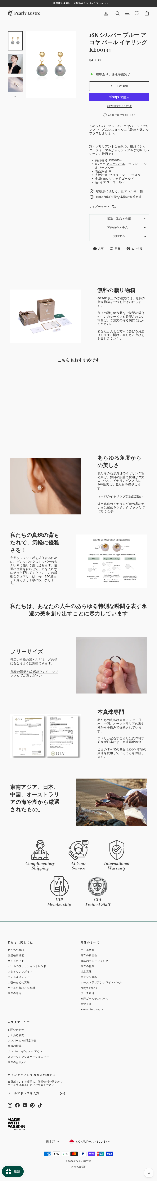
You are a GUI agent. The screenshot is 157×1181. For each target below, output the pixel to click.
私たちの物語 (16, 950)
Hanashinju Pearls (92, 1009)
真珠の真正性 (89, 955)
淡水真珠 (86, 971)
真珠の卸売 (14, 993)
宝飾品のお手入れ (119, 227)
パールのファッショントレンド (27, 966)
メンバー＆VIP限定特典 (22, 1040)
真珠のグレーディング (94, 961)
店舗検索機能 (16, 955)
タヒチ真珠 (87, 993)
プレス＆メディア (19, 977)
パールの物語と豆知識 (21, 988)
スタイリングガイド (20, 971)
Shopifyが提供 (78, 1166)
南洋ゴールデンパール (94, 998)
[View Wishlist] (137, 13)
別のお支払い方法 (119, 106)
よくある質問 (16, 1035)
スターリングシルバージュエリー (28, 1057)
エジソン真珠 (89, 977)
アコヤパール (130, 126)
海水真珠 (86, 1004)
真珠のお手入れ (17, 1062)
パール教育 (87, 950)
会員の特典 (14, 1046)
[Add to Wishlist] (36, 376)
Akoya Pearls (89, 988)
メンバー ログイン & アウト (25, 1051)
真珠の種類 (87, 966)
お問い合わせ (16, 1029)
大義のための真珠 (19, 982)
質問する (119, 236)
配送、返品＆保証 (119, 218)
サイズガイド (16, 961)
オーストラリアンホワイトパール (101, 982)
